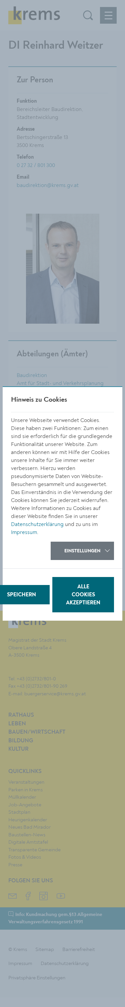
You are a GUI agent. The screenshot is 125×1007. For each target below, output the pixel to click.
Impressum (24, 532)
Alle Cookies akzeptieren (83, 595)
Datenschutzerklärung (37, 524)
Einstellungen (82, 551)
